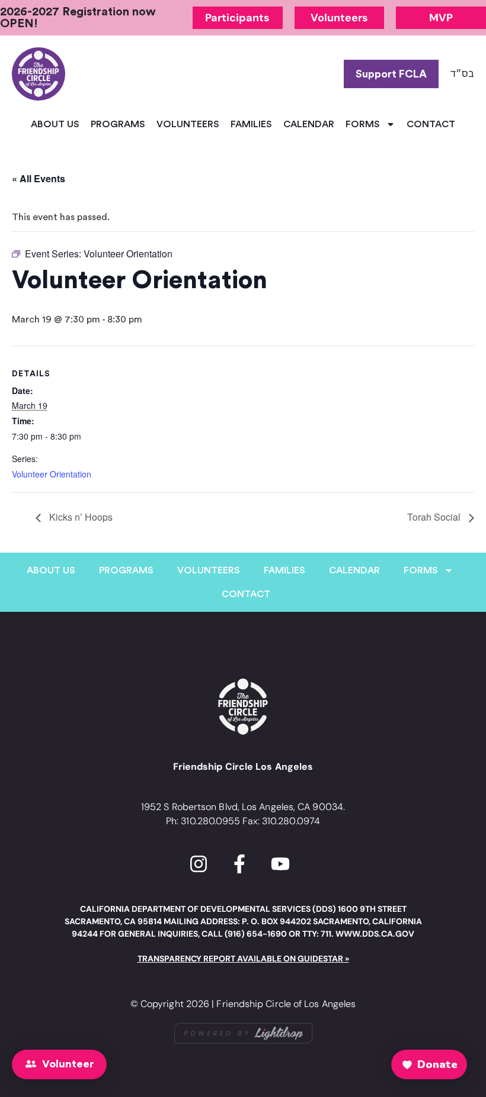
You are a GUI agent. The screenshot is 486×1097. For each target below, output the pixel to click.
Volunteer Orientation (51, 474)
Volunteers (187, 124)
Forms (363, 124)
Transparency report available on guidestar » (243, 958)
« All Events (38, 178)
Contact (431, 124)
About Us (55, 124)
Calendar (308, 124)
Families (251, 124)
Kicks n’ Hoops (80, 517)
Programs (118, 124)
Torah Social (435, 517)
